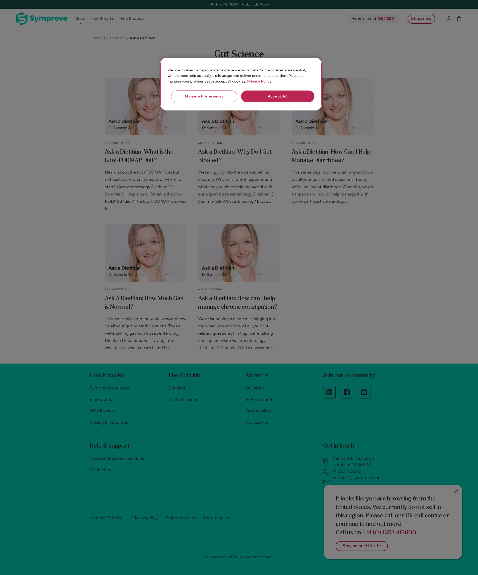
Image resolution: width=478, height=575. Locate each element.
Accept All (278, 96)
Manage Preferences (204, 96)
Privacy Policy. (259, 81)
